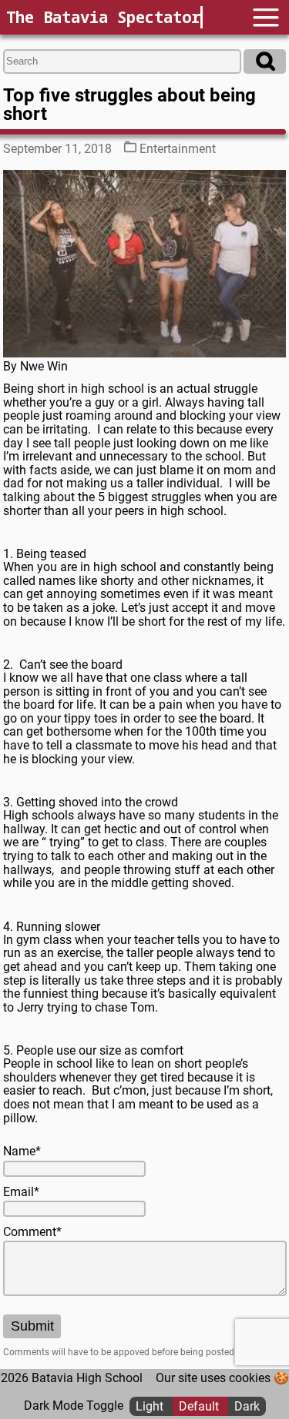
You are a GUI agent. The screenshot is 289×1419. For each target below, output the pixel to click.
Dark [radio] (247, 1405)
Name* (22, 1151)
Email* (21, 1192)
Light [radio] (151, 1405)
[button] (265, 17)
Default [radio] (200, 1405)
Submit (32, 1326)
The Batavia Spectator (103, 17)
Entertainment (177, 148)
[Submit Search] (265, 61)
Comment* (32, 1232)
